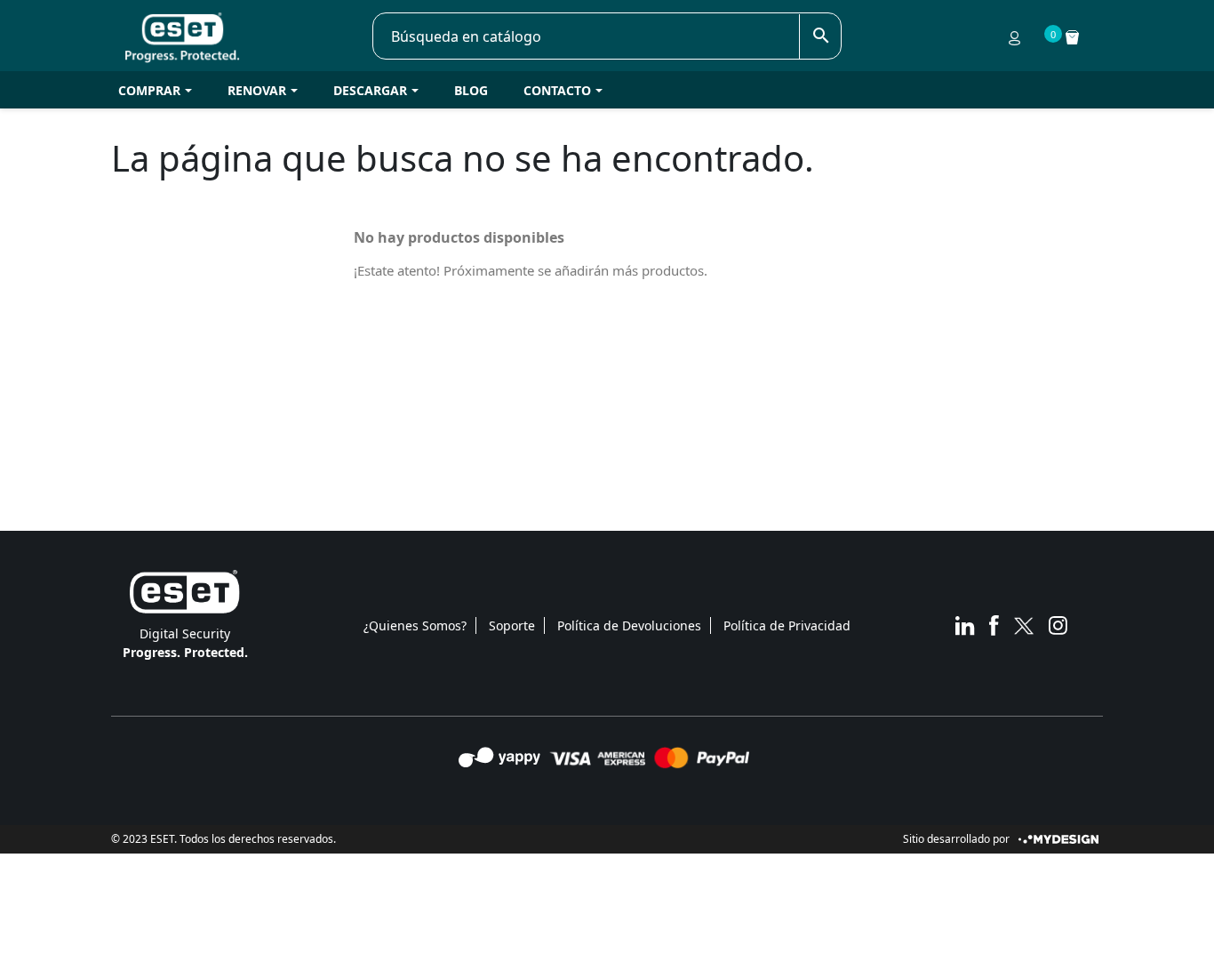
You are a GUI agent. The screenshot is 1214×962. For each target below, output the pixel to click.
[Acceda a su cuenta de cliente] (1014, 36)
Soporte (512, 625)
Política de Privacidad (787, 625)
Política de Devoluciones (629, 625)
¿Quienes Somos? (415, 625)
